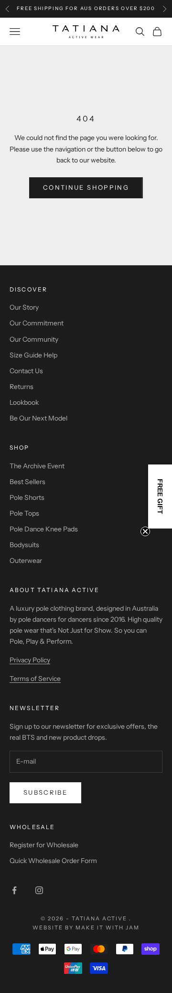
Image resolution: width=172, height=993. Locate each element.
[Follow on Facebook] (14, 890)
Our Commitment (37, 323)
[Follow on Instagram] (39, 890)
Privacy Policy (30, 660)
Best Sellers (27, 481)
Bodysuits (24, 544)
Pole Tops (24, 513)
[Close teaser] (145, 531)
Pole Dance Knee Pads (44, 529)
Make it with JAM (107, 927)
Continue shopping (86, 187)
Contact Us (26, 371)
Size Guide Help (33, 355)
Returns (21, 386)
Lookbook (24, 402)
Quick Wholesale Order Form (53, 860)
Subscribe (45, 792)
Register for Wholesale (44, 845)
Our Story (24, 307)
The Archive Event (37, 466)
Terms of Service (35, 678)
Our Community (34, 339)
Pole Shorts (27, 497)
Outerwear (26, 560)
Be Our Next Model (38, 418)
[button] (160, 496)
